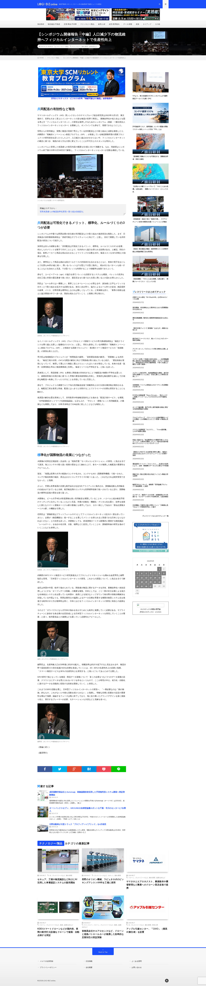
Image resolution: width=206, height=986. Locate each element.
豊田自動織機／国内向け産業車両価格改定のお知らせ (150, 318)
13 (151, 578)
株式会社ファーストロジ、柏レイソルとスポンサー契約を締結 (150, 339)
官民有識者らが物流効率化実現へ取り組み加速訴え (62, 211)
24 (137, 586)
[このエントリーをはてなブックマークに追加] (89, 769)
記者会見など (93, 46)
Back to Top (103, 952)
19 (146, 582)
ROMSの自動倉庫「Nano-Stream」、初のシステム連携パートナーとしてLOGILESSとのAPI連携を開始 (150, 397)
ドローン (131, 877)
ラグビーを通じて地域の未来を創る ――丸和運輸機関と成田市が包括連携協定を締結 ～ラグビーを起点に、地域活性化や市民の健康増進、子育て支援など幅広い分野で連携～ (151, 361)
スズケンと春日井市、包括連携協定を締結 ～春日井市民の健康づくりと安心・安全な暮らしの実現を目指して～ (151, 374)
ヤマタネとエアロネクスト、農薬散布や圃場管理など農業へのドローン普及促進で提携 (147, 884)
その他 (157, 24)
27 (151, 586)
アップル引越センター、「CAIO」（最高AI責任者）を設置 (146, 930)
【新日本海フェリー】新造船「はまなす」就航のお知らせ (150, 329)
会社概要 (89, 967)
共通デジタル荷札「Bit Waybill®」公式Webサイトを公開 (150, 298)
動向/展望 (85, 46)
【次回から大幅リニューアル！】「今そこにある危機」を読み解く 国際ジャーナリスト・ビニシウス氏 (150, 189)
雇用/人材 (101, 24)
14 (155, 578)
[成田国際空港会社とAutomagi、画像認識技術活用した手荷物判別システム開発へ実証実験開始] (42, 795)
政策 (137, 24)
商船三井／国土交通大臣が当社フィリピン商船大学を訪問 (150, 475)
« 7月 (137, 593)
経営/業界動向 (114, 24)
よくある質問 (137, 961)
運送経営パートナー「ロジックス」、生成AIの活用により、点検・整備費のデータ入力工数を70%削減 (150, 464)
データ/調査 (127, 24)
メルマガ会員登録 (46, 961)
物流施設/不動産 (54, 24)
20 (151, 582)
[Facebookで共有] (44, 769)
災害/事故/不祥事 (70, 24)
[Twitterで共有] (59, 769)
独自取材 (40, 24)
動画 (61, 925)
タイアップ (147, 24)
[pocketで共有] (103, 769)
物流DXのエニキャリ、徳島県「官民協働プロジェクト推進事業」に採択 (150, 485)
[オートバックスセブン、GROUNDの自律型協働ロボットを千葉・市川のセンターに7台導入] (42, 812)
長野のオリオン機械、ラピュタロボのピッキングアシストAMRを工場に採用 (103, 881)
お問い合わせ (137, 967)
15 (159, 578)
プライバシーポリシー (48, 967)
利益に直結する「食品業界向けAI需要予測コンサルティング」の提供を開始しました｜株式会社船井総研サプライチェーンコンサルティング (150, 441)
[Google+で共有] (74, 769)
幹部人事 (155, 925)
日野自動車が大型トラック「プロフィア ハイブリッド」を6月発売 (77, 824)
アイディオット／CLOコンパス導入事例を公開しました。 (150, 349)
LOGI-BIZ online (49, 981)
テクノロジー (76, 46)
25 (142, 586)
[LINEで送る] (118, 769)
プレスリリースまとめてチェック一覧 (155, 516)
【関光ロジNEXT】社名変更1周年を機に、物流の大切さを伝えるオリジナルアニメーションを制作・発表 (150, 453)
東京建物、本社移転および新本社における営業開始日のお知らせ (150, 308)
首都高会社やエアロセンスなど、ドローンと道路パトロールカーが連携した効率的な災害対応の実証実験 (103, 934)
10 (137, 578)
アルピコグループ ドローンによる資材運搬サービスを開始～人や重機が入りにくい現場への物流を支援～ (150, 419)
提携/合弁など (160, 877)
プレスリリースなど (58, 875)
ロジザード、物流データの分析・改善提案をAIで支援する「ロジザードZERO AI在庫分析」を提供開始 (150, 495)
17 (137, 582)
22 (159, 582)
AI (50, 875)
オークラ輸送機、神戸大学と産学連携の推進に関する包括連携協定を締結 (150, 408)
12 (146, 578)
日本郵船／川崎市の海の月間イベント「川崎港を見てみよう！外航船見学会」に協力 (150, 506)
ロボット (111, 875)
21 (155, 582)
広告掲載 (89, 961)
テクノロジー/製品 (87, 24)
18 (142, 582)
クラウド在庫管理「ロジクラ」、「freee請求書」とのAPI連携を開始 (150, 430)
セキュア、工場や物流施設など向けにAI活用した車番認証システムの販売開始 (57, 881)
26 (146, 586)
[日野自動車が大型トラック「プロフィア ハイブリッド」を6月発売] (42, 828)
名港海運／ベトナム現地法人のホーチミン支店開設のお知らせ (150, 385)
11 (142, 578)
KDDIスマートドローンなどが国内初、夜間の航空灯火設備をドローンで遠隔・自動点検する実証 (58, 931)
